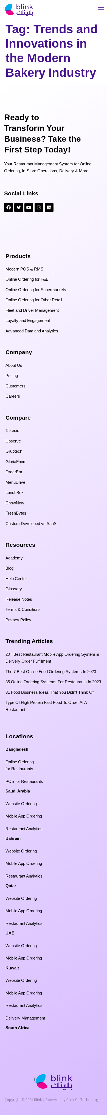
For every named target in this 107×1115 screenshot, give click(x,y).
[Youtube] (28, 207)
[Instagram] (39, 207)
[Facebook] (8, 207)
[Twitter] (18, 207)
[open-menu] (101, 10)
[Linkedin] (49, 207)
